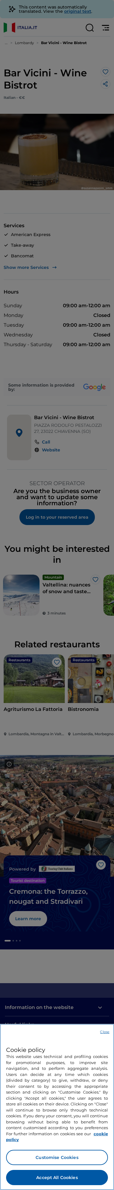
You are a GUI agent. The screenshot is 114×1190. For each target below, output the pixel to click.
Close (104, 1032)
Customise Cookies (57, 1157)
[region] (57, 1107)
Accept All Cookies (57, 1177)
